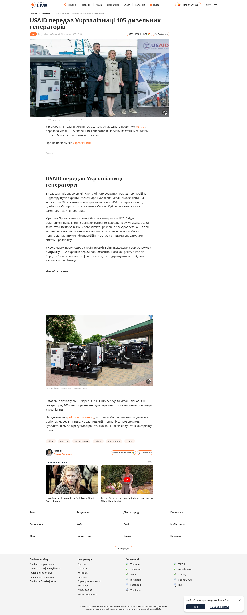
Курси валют (85, 589)
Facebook (135, 584)
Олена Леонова (63, 454)
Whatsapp (135, 590)
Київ (79, 524)
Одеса (127, 536)
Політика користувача (42, 564)
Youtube (135, 564)
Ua (207, 4)
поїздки (64, 441)
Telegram (135, 569)
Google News (185, 569)
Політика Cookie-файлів (43, 581)
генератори (114, 441)
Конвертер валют (87, 594)
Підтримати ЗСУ (190, 4)
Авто (32, 512)
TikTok (182, 564)
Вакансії (82, 568)
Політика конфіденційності (45, 568)
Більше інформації (219, 606)
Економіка (113, 4)
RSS (180, 584)
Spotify (182, 574)
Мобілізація (177, 524)
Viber (133, 574)
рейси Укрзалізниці (80, 417)
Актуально (46, 13)
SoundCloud (185, 579)
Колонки (140, 4)
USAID (140, 126)
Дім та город (131, 512)
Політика (176, 536)
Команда (83, 585)
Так (196, 606)
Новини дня (84, 536)
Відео (156, 4)
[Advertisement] (98, 161)
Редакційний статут (41, 572)
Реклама (82, 577)
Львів (127, 524)
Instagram (136, 579)
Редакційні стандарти (42, 577)
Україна (72, 4)
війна (50, 441)
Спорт (127, 4)
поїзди (98, 441)
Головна (33, 13)
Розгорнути (124, 548)
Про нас (82, 564)
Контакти (83, 572)
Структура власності (89, 581)
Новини (86, 4)
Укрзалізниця (82, 143)
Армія (99, 4)
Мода (33, 536)
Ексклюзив (36, 524)
